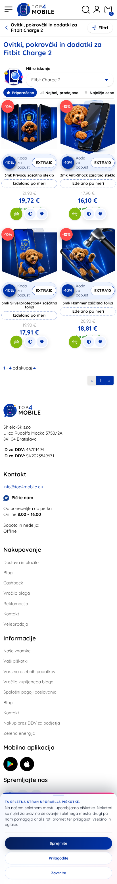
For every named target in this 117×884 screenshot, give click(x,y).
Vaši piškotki (15, 661)
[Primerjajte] (30, 214)
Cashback (13, 583)
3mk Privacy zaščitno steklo (29, 175)
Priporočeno (23, 92)
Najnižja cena (102, 92)
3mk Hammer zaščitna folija (88, 303)
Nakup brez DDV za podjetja (31, 723)
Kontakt (11, 614)
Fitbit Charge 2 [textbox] (45, 79)
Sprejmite (58, 843)
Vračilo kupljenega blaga (28, 681)
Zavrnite (58, 873)
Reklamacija (15, 603)
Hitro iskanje (38, 68)
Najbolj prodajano (61, 92)
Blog (7, 572)
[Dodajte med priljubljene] (42, 214)
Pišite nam (22, 497)
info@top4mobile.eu (23, 486)
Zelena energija (19, 733)
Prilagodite (58, 858)
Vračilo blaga (16, 593)
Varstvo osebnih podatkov (29, 671)
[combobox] (70, 80)
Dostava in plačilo (21, 562)
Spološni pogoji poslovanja (30, 692)
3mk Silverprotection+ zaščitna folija (29, 305)
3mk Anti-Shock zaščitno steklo (87, 175)
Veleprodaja (15, 624)
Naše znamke (17, 650)
